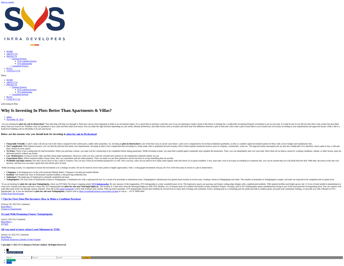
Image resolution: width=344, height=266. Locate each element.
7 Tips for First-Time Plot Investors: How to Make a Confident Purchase (41, 199)
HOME (9, 51)
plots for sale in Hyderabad (81, 134)
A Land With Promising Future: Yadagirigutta (27, 214)
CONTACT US (13, 71)
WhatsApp (11, 260)
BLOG (9, 68)
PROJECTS (11, 56)
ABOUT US (11, 54)
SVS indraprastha (24, 63)
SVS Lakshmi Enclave (27, 61)
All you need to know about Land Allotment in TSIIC (30, 229)
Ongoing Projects (19, 59)
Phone (9, 262)
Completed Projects (20, 66)
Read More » (6, 206)
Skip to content (7, 2)
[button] (172, 75)
